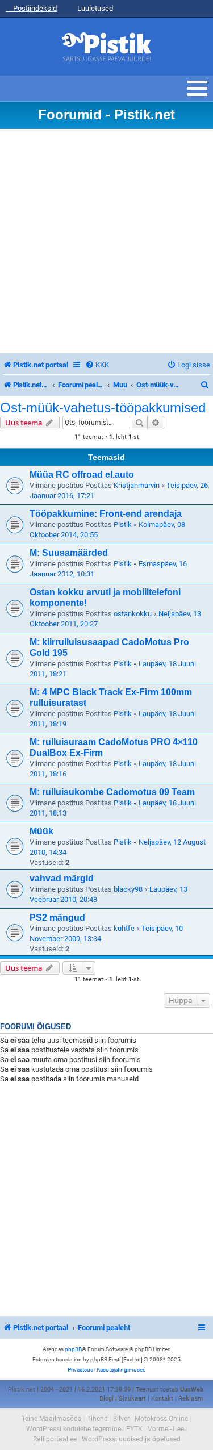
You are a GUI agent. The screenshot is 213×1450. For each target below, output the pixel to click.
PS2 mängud (57, 917)
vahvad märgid (62, 878)
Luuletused (94, 8)
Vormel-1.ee (166, 1429)
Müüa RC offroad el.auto (82, 474)
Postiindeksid (34, 8)
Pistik (123, 524)
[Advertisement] (106, 241)
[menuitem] (97, 365)
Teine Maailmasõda (52, 1419)
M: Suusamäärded (69, 553)
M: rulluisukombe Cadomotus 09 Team (112, 792)
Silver (121, 1419)
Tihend (97, 1419)
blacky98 (128, 889)
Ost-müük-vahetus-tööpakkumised (103, 408)
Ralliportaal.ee (55, 1439)
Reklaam (190, 1398)
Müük (41, 831)
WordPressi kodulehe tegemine (73, 1429)
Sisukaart (132, 1398)
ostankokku (133, 613)
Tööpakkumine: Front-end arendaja (106, 514)
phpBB (73, 1349)
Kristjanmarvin (137, 485)
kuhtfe (124, 928)
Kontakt (162, 1398)
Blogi (106, 1398)
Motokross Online (161, 1419)
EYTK (134, 1429)
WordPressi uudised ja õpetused (131, 1439)
